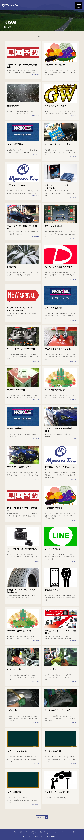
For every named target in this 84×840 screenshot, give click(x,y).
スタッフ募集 (46, 834)
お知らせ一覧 (23, 832)
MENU (78, 5)
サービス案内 (13, 832)
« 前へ (39, 817)
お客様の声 (34, 832)
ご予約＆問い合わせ (33, 834)
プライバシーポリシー (60, 832)
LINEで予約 (72, 832)
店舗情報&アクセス (45, 832)
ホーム (55, 834)
